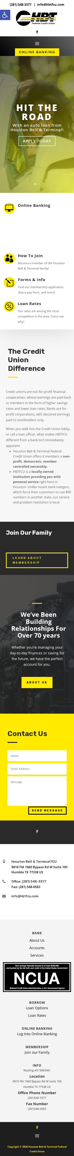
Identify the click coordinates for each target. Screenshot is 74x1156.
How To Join (30, 255)
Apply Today (37, 141)
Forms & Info (31, 279)
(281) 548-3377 (20, 4)
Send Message (47, 810)
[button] (5, 15)
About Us (37, 682)
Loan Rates (29, 303)
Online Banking (37, 52)
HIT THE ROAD (37, 112)
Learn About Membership (27, 560)
